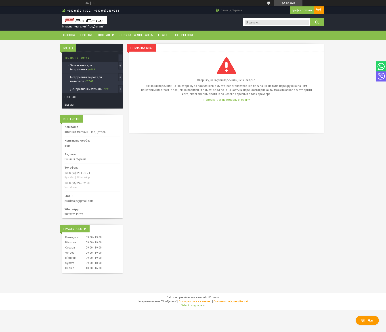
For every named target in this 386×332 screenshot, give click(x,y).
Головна (68, 35)
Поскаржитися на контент (195, 301)
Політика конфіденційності (231, 301)
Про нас (86, 35)
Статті (163, 35)
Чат (370, 320)
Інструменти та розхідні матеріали (86, 79)
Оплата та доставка (136, 35)
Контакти (106, 35)
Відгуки (69, 104)
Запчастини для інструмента (81, 67)
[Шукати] (317, 22)
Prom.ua (214, 297)
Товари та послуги (77, 57)
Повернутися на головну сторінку (226, 99)
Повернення (183, 35)
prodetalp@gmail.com (79, 201)
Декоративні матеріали (86, 89)
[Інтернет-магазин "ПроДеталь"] (84, 20)
